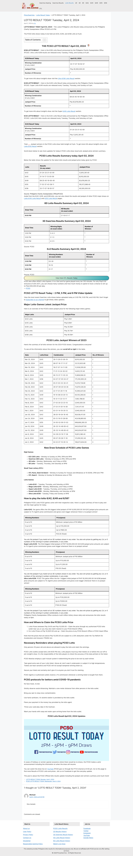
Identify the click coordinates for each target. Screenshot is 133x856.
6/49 (96, 3)
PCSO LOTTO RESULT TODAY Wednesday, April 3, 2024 (43, 781)
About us (26, 828)
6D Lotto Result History (61, 841)
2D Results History (60, 831)
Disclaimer (27, 841)
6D (83, 3)
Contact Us (27, 838)
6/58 (105, 3)
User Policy (27, 831)
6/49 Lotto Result (69, 111)
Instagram (87, 833)
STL (40, 8)
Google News (88, 838)
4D (80, 3)
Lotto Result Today (43, 15)
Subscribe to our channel (35, 300)
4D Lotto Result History (61, 838)
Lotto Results (69, 3)
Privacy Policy (28, 835)
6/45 (91, 3)
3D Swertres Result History (63, 835)
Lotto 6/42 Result (30, 146)
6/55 (101, 3)
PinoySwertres (29, 15)
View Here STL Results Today (66, 278)
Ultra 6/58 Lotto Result (66, 78)
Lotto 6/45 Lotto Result (32, 198)
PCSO (28, 288)
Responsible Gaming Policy (33, 844)
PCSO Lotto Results (60, 828)
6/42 (87, 3)
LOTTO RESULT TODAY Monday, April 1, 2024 (40, 779)
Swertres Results (58, 3)
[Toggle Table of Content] (44, 39)
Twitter (85, 831)
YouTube (50, 769)
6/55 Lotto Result (51, 198)
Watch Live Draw (59, 844)
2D (76, 3)
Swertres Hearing (45, 3)
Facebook (87, 828)
